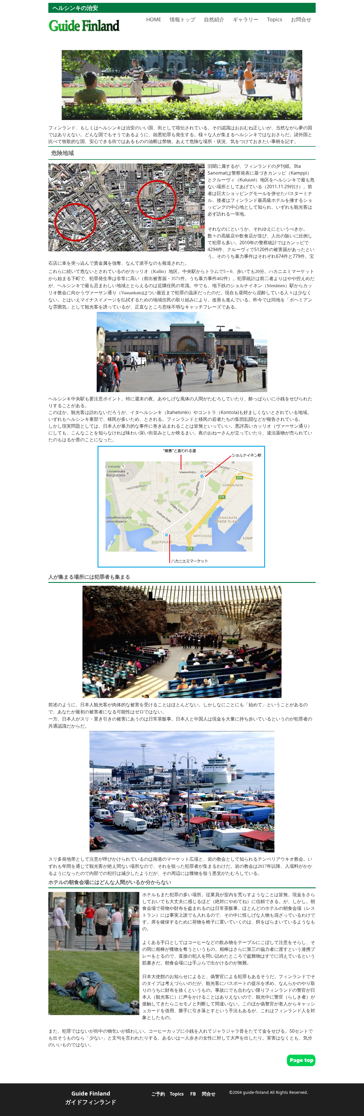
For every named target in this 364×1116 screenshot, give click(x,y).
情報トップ (182, 19)
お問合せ (301, 19)
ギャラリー (245, 19)
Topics (274, 19)
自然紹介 (214, 19)
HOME (153, 19)
